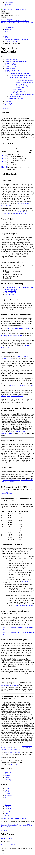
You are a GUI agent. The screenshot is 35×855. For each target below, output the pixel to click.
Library (7, 31)
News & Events (9, 781)
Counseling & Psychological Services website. (15, 748)
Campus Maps (9, 27)
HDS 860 (4, 155)
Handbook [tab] (8, 105)
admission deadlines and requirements (20, 328)
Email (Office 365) (27, 22)
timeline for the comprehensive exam (13, 432)
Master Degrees (17, 89)
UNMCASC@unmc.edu (13, 752)
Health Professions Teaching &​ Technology (25, 83)
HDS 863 (4, 167)
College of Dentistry (11, 63)
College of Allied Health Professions (16, 61)
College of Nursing (10, 66)
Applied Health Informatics (24, 80)
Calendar (7, 794)
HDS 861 (4, 158)
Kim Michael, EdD (10, 292)
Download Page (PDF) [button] (8, 845)
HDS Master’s (14, 385)
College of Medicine (11, 65)
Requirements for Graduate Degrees (20, 75)
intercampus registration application (12, 396)
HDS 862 (4, 161)
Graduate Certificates (11, 41)
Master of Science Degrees (20, 91)
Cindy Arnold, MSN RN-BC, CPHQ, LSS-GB (19, 287)
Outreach (7, 777)
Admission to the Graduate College (19, 73)
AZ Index (8, 4)
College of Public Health (12, 70)
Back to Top (4, 830)
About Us (4, 22)
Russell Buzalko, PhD (11, 289)
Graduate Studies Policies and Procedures (21, 94)
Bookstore (8, 29)
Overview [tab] (8, 101)
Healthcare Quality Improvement (22, 86)
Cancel (3, 853)
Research (7, 775)
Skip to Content (9, 2)
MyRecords (11, 22)
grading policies (26, 581)
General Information (11, 59)
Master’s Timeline (6, 493)
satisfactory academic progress (24, 605)
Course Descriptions (15, 96)
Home (6, 36)
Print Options (5, 108)
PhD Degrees (16, 93)
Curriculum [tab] (8, 103)
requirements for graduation (9, 685)
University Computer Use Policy (11, 825)
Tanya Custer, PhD (10, 291)
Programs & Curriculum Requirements (16, 40)
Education (8, 774)
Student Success (10, 26)
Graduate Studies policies (21, 213)
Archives (7, 33)
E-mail (7, 792)
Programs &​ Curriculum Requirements (20, 77)
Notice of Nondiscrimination (16, 827)
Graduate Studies (10, 38)
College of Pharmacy (11, 68)
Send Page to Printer (7, 838)
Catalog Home (9, 6)
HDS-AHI (23, 385)
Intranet (7, 790)
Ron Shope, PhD (10, 294)
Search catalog (5, 15)
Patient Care (8, 779)
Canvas (18, 22)
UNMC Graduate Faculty (16, 98)
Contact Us (13, 764)
